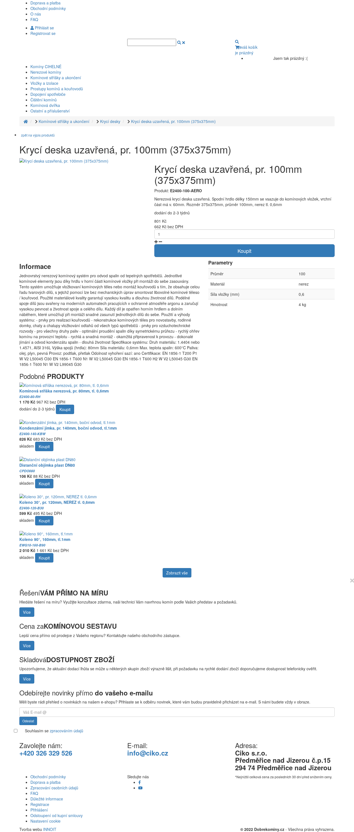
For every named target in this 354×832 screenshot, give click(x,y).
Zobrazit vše (177, 573)
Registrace (39, 804)
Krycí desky (110, 121)
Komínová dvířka (45, 105)
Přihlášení (39, 810)
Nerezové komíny (45, 72)
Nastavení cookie (45, 821)
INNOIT (49, 829)
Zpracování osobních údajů (54, 787)
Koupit (244, 250)
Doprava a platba (45, 3)
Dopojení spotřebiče (48, 94)
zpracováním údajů (66, 730)
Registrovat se (43, 33)
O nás (35, 14)
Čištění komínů (43, 99)
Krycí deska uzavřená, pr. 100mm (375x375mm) (173, 121)
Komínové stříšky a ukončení (55, 77)
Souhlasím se (54, 730)
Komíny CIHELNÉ (45, 66)
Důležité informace (46, 799)
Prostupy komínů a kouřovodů (56, 88)
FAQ (34, 19)
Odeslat (28, 720)
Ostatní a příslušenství (50, 111)
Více (27, 612)
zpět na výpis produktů (38, 135)
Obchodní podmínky (48, 8)
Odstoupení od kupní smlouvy (56, 815)
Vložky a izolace (44, 83)
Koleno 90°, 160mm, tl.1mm (44, 542)
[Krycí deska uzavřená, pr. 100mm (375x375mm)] (63, 160)
